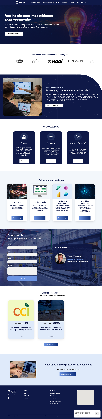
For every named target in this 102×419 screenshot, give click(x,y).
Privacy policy (57, 416)
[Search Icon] (78, 2)
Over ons (26, 395)
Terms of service (49, 416)
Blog (57, 2)
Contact (72, 2)
